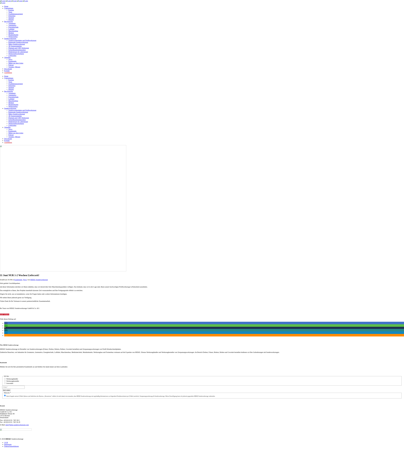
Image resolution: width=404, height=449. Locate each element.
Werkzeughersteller (12, 381)
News (25, 280)
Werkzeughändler (12, 379)
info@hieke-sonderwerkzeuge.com (17, 425)
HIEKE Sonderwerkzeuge (39, 280)
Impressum (7, 444)
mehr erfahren (4, 314)
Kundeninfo (18, 280)
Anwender (9, 383)
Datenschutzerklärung (11, 446)
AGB (6, 442)
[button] (6, 323)
